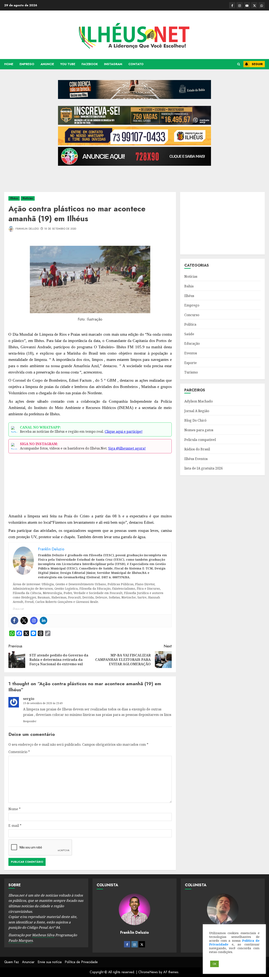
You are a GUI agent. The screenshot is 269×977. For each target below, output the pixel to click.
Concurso (191, 315)
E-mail (14, 825)
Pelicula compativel (200, 439)
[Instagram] (34, 620)
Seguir (257, 64)
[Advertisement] (134, 176)
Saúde (189, 334)
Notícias (27, 198)
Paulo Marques (20, 940)
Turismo (191, 372)
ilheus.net (18, 609)
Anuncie (47, 64)
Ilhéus (14, 198)
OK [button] (214, 964)
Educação (192, 343)
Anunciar (28, 962)
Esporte (190, 362)
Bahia (189, 286)
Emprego (27, 64)
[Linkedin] (43, 620)
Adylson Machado (198, 401)
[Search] (238, 64)
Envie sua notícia (50, 962)
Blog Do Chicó (195, 420)
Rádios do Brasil (197, 449)
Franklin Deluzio (27, 229)
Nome (14, 809)
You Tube (67, 64)
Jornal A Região (196, 411)
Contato (136, 64)
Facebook (90, 64)
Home (8, 64)
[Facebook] (14, 620)
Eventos (190, 353)
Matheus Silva (43, 935)
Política (190, 324)
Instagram (113, 64)
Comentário (19, 752)
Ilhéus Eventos (196, 458)
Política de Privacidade (81, 962)
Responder (29, 721)
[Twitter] (24, 620)
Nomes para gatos (198, 430)
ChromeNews (148, 972)
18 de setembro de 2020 (60, 229)
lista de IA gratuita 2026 (203, 468)
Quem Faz (11, 962)
